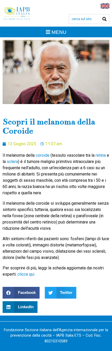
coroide (42, 155)
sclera (12, 161)
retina (101, 155)
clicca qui (25, 274)
